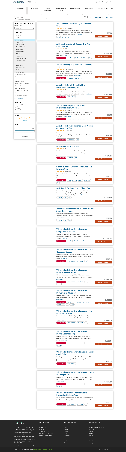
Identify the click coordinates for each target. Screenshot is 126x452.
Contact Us (42, 427)
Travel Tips (102, 2)
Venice (66, 441)
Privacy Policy (37, 449)
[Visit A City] (19, 423)
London (66, 431)
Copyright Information (46, 433)
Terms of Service (47, 449)
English (36, 2)
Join (107, 2)
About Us (42, 429)
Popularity (97, 17)
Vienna (66, 429)
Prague (66, 433)
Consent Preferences (45, 435)
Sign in (111, 2)
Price (107, 17)
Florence (66, 443)
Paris (65, 427)
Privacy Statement (44, 431)
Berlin (65, 437)
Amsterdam (67, 435)
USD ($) (29, 2)
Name (111, 17)
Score (102, 17)
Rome (65, 439)
